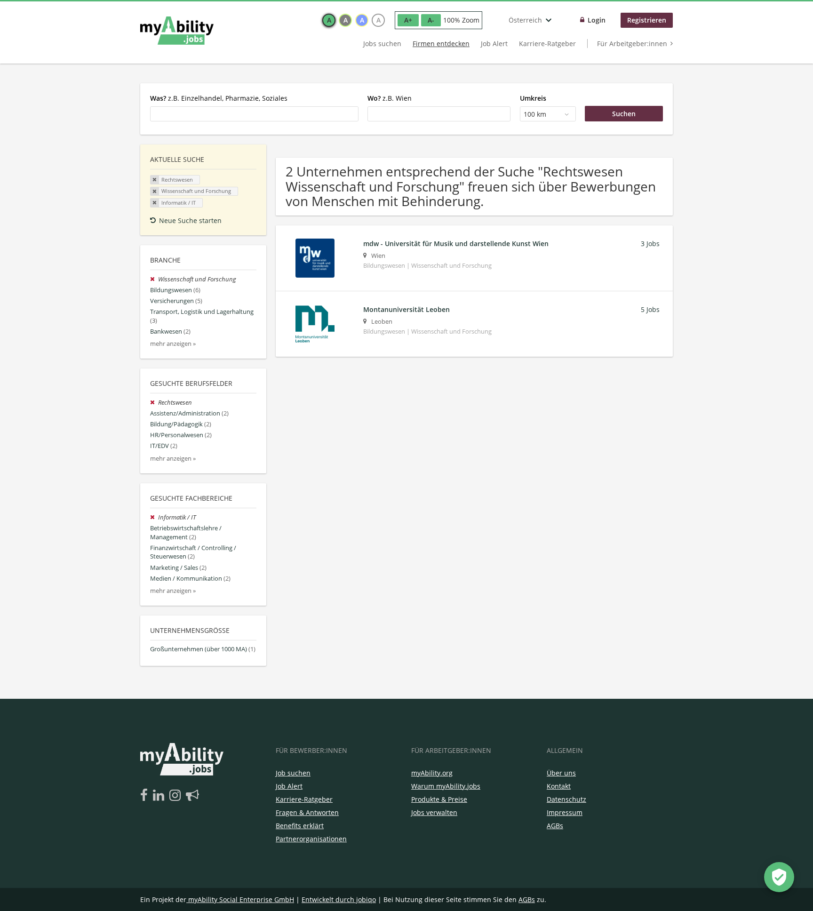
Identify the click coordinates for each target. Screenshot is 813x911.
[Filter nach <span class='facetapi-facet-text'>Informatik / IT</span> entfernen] (155, 203)
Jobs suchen (382, 43)
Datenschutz (566, 799)
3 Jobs (650, 243)
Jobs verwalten (434, 812)
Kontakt (559, 786)
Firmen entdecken (441, 43)
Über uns (561, 772)
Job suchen (293, 772)
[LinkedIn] (160, 796)
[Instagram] (176, 796)
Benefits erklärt (300, 825)
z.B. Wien (389, 98)
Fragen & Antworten (307, 812)
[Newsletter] (192, 796)
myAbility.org (432, 772)
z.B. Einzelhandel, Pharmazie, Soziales (218, 98)
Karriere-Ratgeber (547, 43)
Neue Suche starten (190, 220)
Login (597, 20)
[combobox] (254, 113)
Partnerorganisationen (311, 838)
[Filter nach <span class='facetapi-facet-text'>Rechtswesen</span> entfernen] (155, 180)
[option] (328, 20)
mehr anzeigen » (173, 344)
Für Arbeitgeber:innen (632, 43)
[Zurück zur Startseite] (177, 30)
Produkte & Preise (439, 799)
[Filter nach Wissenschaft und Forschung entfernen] (154, 279)
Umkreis (533, 98)
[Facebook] (145, 796)
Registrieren (646, 20)
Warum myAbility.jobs (445, 786)
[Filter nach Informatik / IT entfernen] (154, 517)
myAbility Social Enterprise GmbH (241, 899)
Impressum (564, 812)
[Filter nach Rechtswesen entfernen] (154, 403)
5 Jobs (650, 309)
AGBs (555, 825)
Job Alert (494, 43)
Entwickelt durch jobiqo (339, 899)
